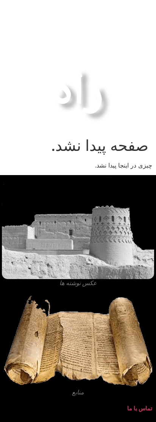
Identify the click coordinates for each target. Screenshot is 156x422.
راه (78, 86)
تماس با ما (139, 408)
